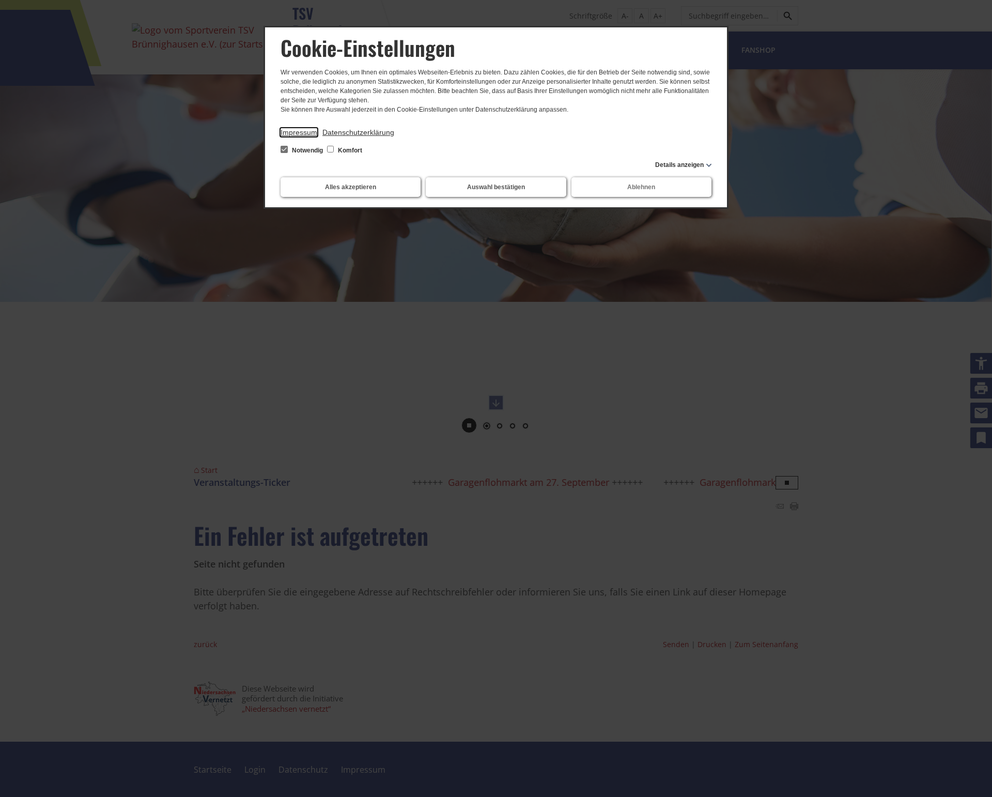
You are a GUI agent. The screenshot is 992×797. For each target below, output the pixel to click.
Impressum (299, 132)
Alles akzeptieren (350, 187)
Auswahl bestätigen (496, 187)
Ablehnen (641, 187)
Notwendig (307, 150)
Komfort (349, 150)
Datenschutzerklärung (358, 132)
